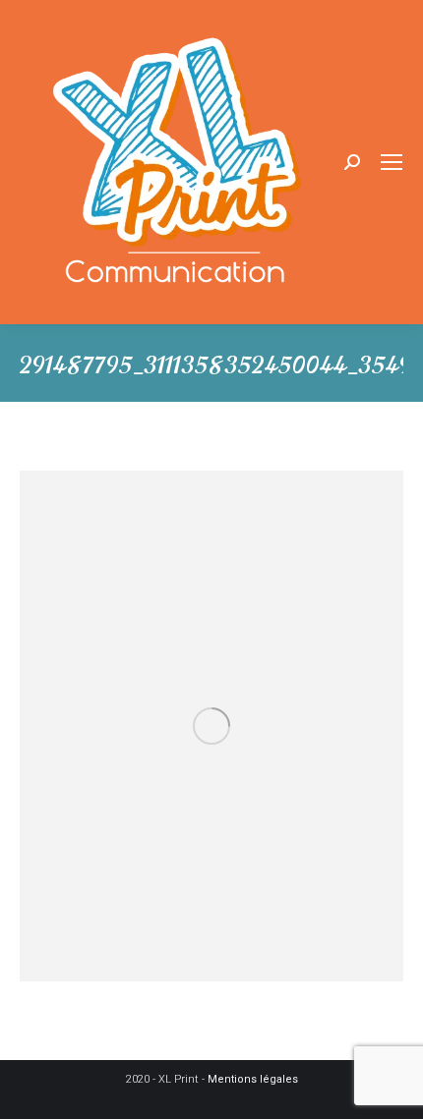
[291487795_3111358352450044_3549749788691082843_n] (211, 726)
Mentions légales (253, 1079)
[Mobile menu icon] (391, 162)
